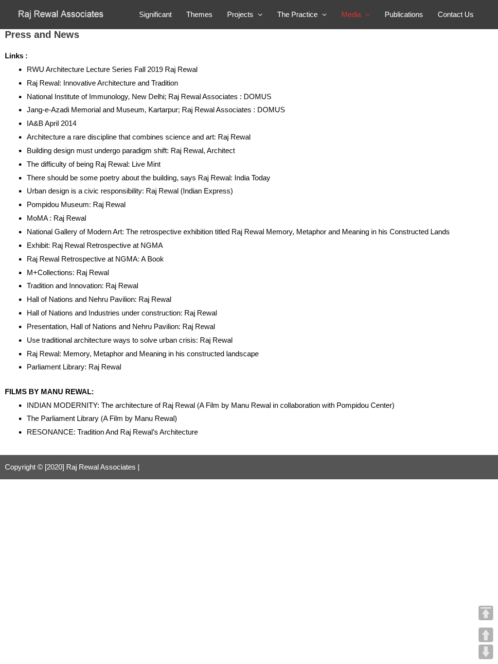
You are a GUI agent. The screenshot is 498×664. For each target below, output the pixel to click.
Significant (155, 14)
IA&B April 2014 (52, 123)
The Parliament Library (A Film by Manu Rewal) (102, 418)
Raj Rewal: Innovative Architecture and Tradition (102, 83)
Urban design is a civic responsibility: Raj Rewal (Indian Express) (130, 191)
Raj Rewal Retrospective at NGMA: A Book (95, 259)
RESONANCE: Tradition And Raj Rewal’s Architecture (112, 432)
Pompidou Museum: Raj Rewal (76, 204)
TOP (486, 613)
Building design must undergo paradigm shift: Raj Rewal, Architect (131, 150)
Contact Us (456, 14)
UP (486, 635)
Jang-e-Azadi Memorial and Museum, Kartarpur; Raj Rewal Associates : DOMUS (156, 109)
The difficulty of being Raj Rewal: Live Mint (93, 164)
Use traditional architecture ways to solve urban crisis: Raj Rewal (129, 340)
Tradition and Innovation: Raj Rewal (82, 285)
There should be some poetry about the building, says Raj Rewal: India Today (148, 178)
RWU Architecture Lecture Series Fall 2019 (95, 69)
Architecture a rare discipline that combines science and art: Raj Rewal (138, 137)
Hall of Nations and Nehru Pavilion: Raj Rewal (99, 299)
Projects (240, 14)
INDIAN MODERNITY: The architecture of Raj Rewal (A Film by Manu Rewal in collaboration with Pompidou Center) (210, 405)
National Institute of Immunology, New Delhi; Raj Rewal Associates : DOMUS (149, 96)
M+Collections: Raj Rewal (68, 272)
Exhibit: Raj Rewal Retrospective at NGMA (95, 245)
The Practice (297, 14)
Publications (404, 14)
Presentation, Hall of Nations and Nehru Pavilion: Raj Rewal (121, 326)
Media (351, 14)
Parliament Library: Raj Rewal (74, 367)
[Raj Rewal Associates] (62, 14)
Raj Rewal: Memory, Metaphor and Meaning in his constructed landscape (143, 353)
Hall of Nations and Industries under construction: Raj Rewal (122, 313)
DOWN (486, 652)
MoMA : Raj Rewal (56, 218)
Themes (199, 14)
